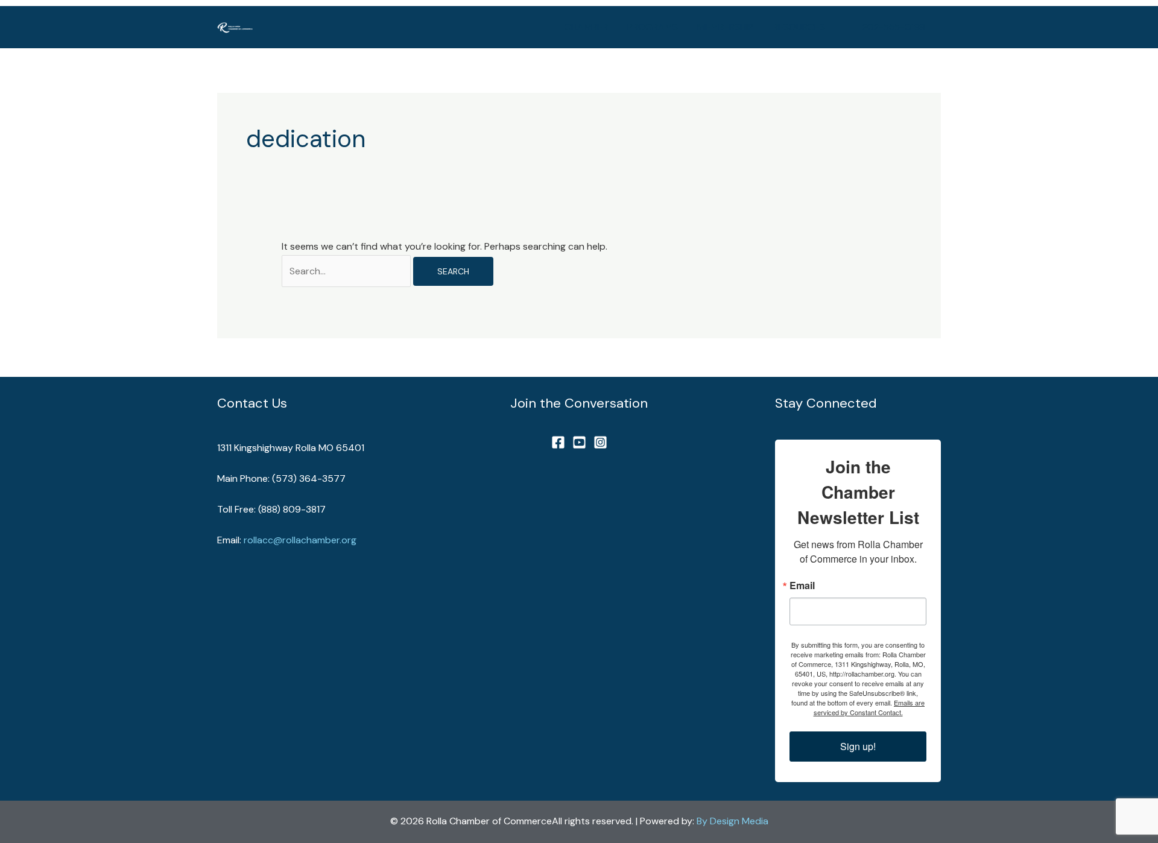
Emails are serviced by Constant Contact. (869, 707)
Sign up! (858, 746)
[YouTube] (579, 442)
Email (802, 585)
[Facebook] (558, 442)
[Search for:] (347, 271)
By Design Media (732, 821)
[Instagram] (600, 442)
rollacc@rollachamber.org (300, 540)
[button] (894, 27)
